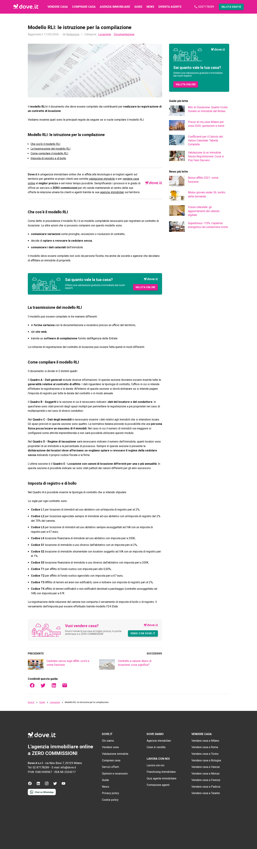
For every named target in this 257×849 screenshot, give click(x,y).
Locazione (104, 34)
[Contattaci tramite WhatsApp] (42, 794)
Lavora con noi (155, 765)
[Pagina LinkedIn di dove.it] (38, 784)
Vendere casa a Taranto (205, 793)
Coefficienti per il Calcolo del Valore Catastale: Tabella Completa (205, 140)
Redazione (72, 34)
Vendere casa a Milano (205, 740)
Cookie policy (110, 799)
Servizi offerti (110, 767)
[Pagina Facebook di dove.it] (30, 784)
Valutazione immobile (115, 753)
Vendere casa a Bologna (206, 760)
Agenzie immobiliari (159, 740)
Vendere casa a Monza (205, 773)
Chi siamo (108, 740)
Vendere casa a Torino (205, 753)
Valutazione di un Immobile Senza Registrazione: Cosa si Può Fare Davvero (206, 156)
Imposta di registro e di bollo (48, 158)
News (150, 6)
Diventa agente (169, 6)
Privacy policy (110, 793)
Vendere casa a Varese (205, 767)
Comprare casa (84, 6)
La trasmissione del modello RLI (50, 148)
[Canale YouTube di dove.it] (63, 784)
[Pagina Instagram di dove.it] (47, 784)
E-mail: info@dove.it (64, 767)
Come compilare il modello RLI (49, 153)
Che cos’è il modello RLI (45, 144)
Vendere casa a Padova (205, 786)
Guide (138, 6)
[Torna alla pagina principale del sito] (25, 7)
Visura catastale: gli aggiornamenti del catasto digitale (204, 211)
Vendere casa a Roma (204, 747)
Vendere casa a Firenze (205, 780)
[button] (231, 7)
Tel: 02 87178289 (38, 767)
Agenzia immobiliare (115, 6)
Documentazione (124, 34)
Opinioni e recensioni (115, 773)
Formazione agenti (158, 785)
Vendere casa (58, 6)
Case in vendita (156, 747)
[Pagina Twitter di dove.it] (55, 784)
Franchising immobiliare (161, 771)
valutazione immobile (102, 178)
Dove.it (31, 702)
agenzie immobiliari (112, 192)
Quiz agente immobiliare (161, 778)
